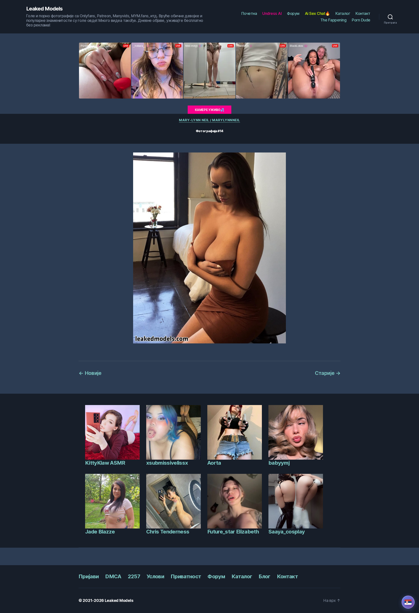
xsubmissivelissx (167, 463)
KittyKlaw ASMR (105, 463)
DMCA (113, 576)
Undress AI (272, 13)
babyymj (279, 463)
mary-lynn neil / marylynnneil (209, 120)
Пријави (89, 576)
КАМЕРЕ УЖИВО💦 (209, 110)
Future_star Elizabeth (233, 531)
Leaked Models (44, 8)
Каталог (342, 13)
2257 (134, 576)
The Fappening (333, 20)
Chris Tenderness (167, 531)
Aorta (214, 463)
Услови (155, 576)
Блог (264, 576)
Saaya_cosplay (286, 531)
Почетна (249, 13)
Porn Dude (361, 20)
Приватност (186, 576)
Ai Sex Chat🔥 (317, 13)
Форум (293, 13)
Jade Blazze (100, 531)
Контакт (362, 13)
